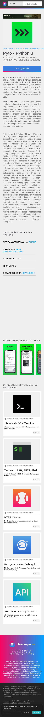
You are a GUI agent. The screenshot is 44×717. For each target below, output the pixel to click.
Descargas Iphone (10, 703)
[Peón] (22, 16)
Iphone (32, 242)
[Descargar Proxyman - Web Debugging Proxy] (22, 545)
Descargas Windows (26, 701)
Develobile (28, 273)
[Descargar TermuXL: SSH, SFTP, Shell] (22, 451)
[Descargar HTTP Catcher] (22, 498)
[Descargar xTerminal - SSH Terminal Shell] (22, 404)
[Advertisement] (22, 308)
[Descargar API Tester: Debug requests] (22, 592)
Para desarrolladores (13, 250)
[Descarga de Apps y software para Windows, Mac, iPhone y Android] (4, 4)
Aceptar (36, 712)
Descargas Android (10, 701)
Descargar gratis (22, 68)
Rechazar (26, 712)
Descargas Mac (24, 703)
